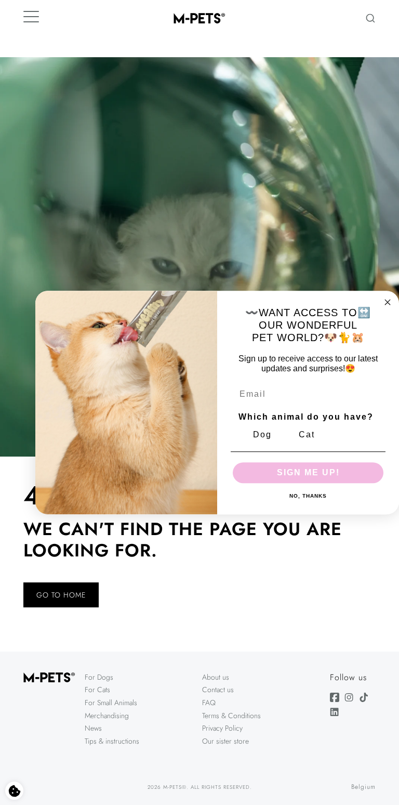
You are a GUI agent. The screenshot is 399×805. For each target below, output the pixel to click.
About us (215, 677)
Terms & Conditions (231, 715)
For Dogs (99, 677)
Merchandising (107, 715)
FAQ (209, 702)
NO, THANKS (308, 496)
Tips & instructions (112, 741)
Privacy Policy (222, 728)
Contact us (218, 689)
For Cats (97, 689)
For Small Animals (111, 702)
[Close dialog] (387, 302)
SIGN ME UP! (308, 472)
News (93, 728)
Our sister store (225, 741)
